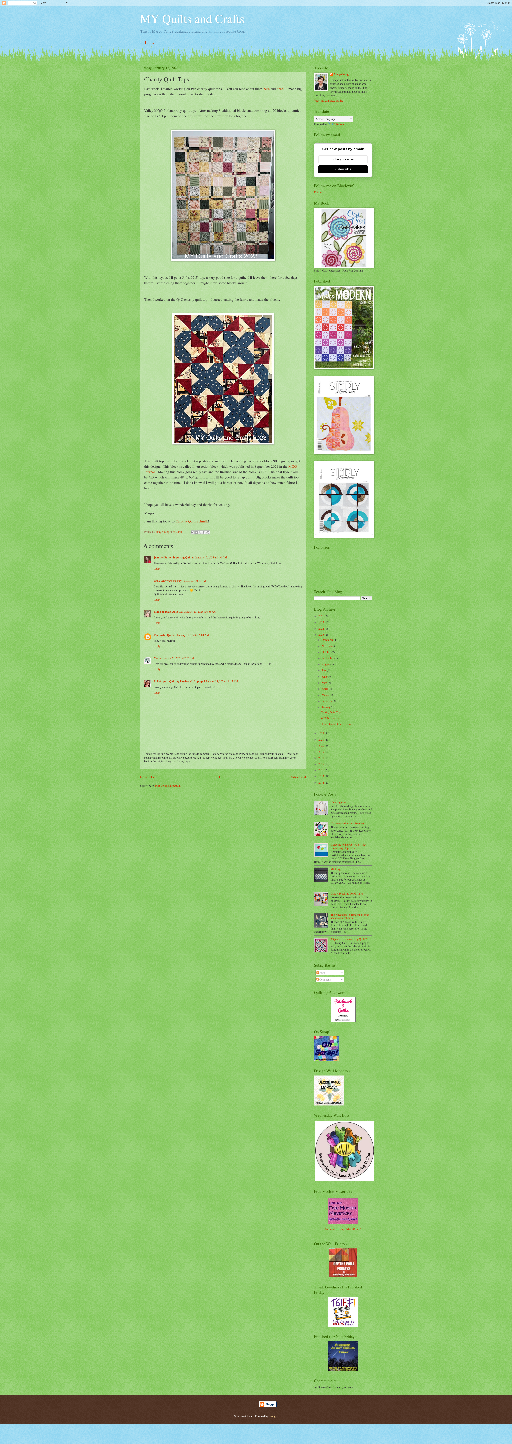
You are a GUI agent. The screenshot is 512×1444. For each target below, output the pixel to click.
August (326, 664)
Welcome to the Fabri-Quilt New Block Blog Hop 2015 (349, 846)
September (328, 658)
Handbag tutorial (340, 802)
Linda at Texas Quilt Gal (168, 612)
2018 (321, 758)
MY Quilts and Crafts (192, 18)
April (325, 689)
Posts (322, 973)
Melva (157, 658)
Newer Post (149, 776)
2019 (321, 752)
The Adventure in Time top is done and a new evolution (350, 916)
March (326, 695)
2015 (321, 776)
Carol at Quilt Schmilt (192, 521)
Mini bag (336, 869)
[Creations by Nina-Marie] (343, 1276)
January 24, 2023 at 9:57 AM (222, 681)
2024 (321, 628)
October (326, 652)
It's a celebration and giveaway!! (348, 823)
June (324, 676)
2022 (321, 733)
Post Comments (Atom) (168, 785)
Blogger (273, 1416)
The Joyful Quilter (165, 635)
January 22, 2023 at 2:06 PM (178, 658)
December (328, 640)
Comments (325, 979)
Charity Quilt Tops (331, 712)
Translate (341, 124)
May (324, 683)
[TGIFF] (343, 1326)
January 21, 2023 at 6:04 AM (193, 635)
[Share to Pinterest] (208, 532)
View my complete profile (328, 100)
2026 (321, 616)
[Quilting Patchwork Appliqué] (343, 1021)
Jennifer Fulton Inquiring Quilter (174, 557)
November (328, 646)
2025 (321, 622)
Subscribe (343, 169)
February (327, 701)
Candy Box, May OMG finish (347, 893)
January (326, 707)
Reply (157, 568)
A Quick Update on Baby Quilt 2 (349, 939)
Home (150, 42)
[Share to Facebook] (204, 532)
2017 (321, 764)
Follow (318, 192)
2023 (321, 634)
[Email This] (193, 532)
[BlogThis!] (196, 532)
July (324, 670)
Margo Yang (341, 74)
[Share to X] (200, 532)
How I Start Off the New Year (337, 724)
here (266, 88)
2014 (321, 782)
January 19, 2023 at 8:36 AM (211, 557)
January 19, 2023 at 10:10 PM (189, 581)
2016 (321, 770)
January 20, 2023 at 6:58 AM (200, 611)
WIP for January (330, 718)
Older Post (297, 776)
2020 (321, 746)
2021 (321, 739)
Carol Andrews (163, 581)
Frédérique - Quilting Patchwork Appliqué (179, 681)
